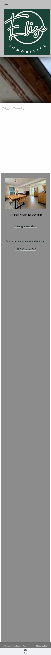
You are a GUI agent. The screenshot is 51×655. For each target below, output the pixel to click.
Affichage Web (41, 646)
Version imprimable (14, 646)
